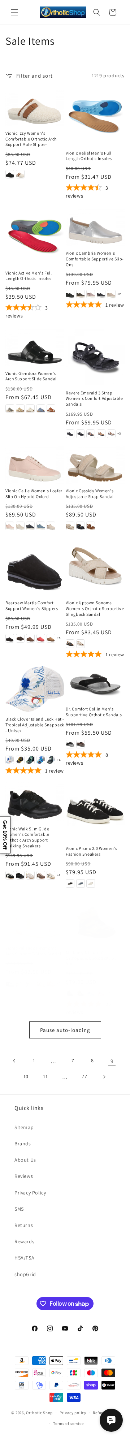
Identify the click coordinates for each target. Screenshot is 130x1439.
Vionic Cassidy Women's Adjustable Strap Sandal (90, 493)
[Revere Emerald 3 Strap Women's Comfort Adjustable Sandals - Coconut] (111, 433)
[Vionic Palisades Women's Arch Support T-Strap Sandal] (34, 921)
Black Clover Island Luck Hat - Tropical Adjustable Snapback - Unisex (34, 724)
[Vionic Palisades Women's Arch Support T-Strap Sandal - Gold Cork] (51, 983)
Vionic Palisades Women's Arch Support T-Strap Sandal (33, 950)
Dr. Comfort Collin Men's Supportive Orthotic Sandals (94, 711)
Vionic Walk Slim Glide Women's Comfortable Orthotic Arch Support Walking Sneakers (27, 837)
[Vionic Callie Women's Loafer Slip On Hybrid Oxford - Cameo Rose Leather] (9, 526)
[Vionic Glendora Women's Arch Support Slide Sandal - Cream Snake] (9, 408)
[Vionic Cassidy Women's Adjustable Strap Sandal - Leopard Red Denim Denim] (80, 526)
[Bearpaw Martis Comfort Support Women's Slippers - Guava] (40, 638)
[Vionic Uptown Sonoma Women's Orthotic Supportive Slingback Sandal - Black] (70, 643)
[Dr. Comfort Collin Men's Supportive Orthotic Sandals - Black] (70, 744)
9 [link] (111, 1061)
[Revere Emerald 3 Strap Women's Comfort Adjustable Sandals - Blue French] (90, 433)
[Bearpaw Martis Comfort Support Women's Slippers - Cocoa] (30, 638)
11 (45, 1076)
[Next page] (104, 1077)
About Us (25, 1160)
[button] (14, 12)
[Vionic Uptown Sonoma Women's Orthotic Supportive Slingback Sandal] (95, 565)
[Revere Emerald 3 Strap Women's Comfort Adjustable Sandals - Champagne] (101, 433)
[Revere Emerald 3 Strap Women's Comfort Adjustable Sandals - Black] (70, 433)
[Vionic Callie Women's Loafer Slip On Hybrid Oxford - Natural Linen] (51, 526)
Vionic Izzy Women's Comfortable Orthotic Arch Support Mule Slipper (31, 138)
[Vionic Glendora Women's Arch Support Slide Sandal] (34, 346)
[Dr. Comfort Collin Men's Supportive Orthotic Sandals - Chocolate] (80, 744)
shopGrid (25, 1274)
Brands (22, 1143)
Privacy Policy (30, 1192)
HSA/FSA (24, 1257)
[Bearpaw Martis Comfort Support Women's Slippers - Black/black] (9, 638)
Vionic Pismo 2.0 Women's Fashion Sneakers (91, 851)
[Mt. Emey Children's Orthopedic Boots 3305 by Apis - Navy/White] (90, 993)
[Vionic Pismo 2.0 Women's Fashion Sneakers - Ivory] (90, 883)
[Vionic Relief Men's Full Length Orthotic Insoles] (95, 116)
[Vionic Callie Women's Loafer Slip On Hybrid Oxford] (34, 464)
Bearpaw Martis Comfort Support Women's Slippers (31, 605)
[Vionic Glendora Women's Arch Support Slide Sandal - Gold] (20, 408)
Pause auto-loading (65, 1030)
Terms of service (68, 1423)
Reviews (23, 1176)
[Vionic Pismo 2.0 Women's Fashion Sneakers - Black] (70, 883)
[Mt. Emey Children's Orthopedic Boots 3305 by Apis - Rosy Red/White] (101, 993)
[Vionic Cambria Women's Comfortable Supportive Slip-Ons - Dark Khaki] (80, 294)
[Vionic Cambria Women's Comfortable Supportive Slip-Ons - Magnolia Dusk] (90, 294)
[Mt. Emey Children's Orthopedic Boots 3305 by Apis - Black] (70, 993)
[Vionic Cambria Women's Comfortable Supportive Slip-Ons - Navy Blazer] (101, 294)
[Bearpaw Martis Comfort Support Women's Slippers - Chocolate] (20, 638)
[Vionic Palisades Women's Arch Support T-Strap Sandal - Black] (9, 983)
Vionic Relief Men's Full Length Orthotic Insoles (89, 155)
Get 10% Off (5, 834)
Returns (23, 1225)
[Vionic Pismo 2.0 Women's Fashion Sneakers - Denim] (80, 883)
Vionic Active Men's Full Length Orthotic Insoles (28, 275)
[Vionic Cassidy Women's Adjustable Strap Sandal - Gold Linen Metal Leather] (70, 526)
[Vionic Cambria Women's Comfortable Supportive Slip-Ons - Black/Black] (70, 294)
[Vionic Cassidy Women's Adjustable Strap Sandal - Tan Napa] (90, 526)
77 (84, 1076)
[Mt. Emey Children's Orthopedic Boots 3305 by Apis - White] (111, 993)
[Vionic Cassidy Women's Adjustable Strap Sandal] (95, 464)
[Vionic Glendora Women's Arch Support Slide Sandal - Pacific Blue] (40, 408)
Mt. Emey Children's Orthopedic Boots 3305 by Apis (91, 958)
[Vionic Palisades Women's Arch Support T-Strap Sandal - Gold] (40, 983)
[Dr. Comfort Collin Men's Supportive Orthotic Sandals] (95, 683)
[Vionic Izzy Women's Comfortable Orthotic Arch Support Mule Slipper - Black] (9, 174)
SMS (19, 1209)
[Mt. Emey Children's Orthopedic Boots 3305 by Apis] (95, 923)
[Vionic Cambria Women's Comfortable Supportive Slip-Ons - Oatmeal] (111, 294)
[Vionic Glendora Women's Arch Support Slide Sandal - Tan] (51, 408)
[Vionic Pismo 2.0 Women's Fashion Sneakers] (95, 811)
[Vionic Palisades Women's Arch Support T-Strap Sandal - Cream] (20, 983)
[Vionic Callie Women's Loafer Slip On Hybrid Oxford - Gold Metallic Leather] (20, 526)
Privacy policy (73, 1412)
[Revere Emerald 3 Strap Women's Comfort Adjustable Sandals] (95, 356)
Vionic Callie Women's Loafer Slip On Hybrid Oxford (33, 493)
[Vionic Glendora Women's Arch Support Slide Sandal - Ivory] (30, 408)
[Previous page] (14, 1061)
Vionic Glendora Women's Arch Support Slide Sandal (31, 376)
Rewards (24, 1241)
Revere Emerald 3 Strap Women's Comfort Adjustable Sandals (94, 398)
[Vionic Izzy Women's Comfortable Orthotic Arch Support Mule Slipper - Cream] (20, 174)
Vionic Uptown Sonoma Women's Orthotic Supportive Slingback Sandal (95, 608)
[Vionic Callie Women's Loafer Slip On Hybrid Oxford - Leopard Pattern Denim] (30, 526)
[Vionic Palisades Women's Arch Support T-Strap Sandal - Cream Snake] (30, 983)
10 (26, 1076)
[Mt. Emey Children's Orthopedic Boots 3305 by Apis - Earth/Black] (80, 993)
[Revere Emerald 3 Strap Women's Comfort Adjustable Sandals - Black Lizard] (80, 433)
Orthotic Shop (39, 1412)
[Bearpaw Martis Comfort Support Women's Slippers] (34, 565)
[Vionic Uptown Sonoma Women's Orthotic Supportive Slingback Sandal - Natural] (80, 643)
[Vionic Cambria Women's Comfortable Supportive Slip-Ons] (95, 226)
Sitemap (24, 1127)
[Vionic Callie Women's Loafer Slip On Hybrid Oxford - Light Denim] (40, 526)
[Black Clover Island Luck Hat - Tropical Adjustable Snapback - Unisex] (34, 689)
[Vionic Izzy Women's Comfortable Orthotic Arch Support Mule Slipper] (34, 106)
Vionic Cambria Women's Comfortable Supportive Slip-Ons (95, 258)
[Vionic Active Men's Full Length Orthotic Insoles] (34, 236)
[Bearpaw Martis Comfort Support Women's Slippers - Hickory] (51, 638)
